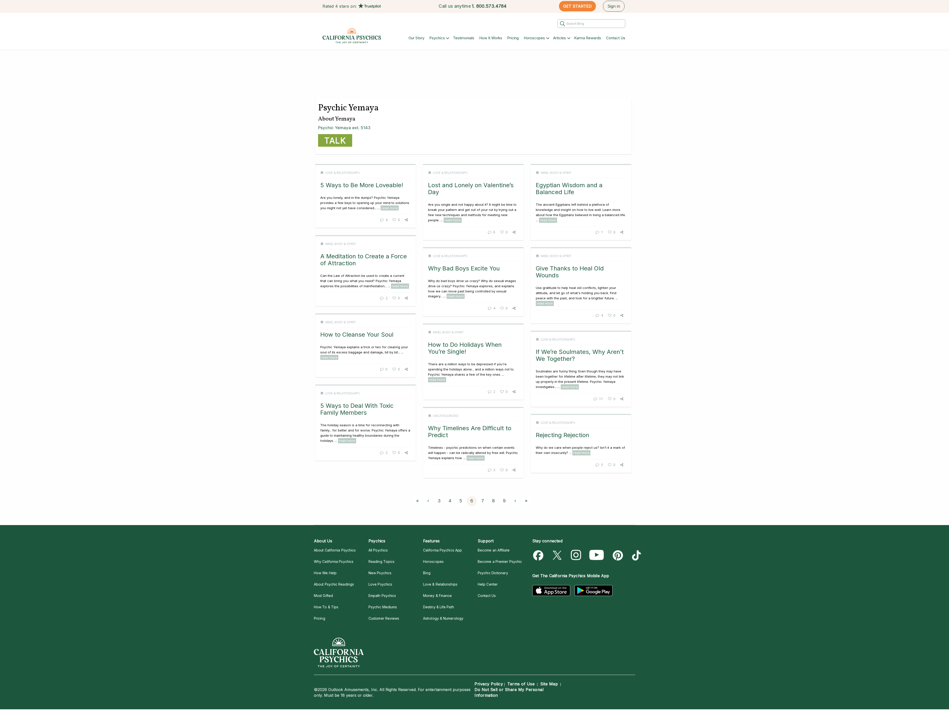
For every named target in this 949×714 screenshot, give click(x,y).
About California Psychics (335, 550)
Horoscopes (534, 38)
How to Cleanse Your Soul (356, 334)
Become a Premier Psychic (500, 561)
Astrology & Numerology (443, 618)
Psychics (437, 38)
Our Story (416, 38)
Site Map (549, 683)
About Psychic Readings (334, 584)
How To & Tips (326, 607)
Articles (559, 38)
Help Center (488, 584)
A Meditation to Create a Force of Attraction (363, 260)
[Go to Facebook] (539, 555)
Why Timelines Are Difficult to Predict (469, 432)
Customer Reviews (383, 618)
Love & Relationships (342, 172)
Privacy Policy (488, 683)
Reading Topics (381, 561)
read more (390, 208)
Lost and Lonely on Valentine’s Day (471, 189)
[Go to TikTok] (635, 555)
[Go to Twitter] (557, 555)
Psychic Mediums (382, 607)
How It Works (490, 38)
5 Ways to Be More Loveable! (361, 185)
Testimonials (463, 38)
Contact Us (615, 38)
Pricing (513, 38)
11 (601, 398)
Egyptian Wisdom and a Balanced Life (569, 189)
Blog (427, 573)
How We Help (325, 573)
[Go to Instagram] (576, 555)
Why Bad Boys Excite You (464, 268)
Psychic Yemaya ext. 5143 (344, 127)
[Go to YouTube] (596, 555)
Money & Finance (437, 595)
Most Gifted (323, 595)
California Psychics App (442, 550)
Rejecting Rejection (562, 435)
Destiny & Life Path (438, 607)
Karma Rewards (587, 38)
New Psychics (379, 573)
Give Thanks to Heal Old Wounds (570, 272)
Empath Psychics (382, 595)
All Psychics (378, 550)
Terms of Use (521, 683)
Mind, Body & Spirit (556, 172)
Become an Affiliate (494, 550)
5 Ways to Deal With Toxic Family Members (357, 409)
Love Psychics (380, 584)
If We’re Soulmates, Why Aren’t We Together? (580, 355)
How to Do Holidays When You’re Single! (465, 348)
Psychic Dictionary (493, 573)
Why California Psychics (333, 561)
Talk (335, 140)
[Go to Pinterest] (617, 555)
